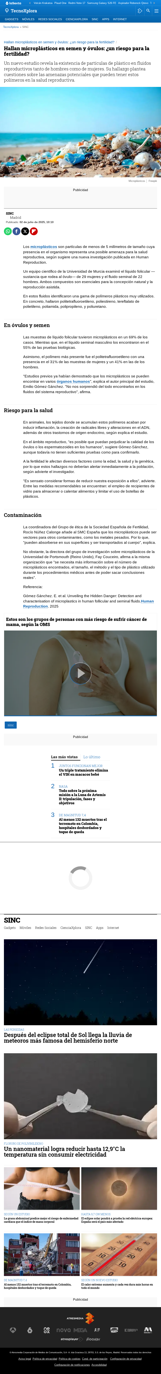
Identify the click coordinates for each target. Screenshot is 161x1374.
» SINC (24, 27)
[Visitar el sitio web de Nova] (63, 1330)
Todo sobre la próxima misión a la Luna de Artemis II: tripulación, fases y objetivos (82, 797)
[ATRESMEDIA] (80, 1318)
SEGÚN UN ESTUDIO (17, 1214)
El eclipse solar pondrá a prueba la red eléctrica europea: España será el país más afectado (117, 1220)
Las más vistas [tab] (64, 756)
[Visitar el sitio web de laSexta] (30, 1330)
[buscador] (148, 11)
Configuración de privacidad (126, 1358)
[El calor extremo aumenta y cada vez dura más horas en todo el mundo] (119, 1255)
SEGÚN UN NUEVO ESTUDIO (99, 1280)
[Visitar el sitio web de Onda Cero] (114, 1330)
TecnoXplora (11, 27)
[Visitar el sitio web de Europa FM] (131, 1330)
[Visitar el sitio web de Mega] (80, 1330)
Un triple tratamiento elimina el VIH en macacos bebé (83, 772)
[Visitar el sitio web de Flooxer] (93, 1339)
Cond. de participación (94, 1358)
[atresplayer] (139, 11)
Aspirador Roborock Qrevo (133, 3)
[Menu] (156, 11)
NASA (63, 786)
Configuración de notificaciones (72, 1364)
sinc (11, 725)
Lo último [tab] (91, 756)
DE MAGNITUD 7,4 (72, 815)
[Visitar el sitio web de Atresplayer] (72, 1339)
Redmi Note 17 (76, 3)
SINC (95, 19)
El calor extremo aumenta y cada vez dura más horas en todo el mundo (117, 1286)
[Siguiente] (154, 3)
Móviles (28, 19)
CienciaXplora (77, 19)
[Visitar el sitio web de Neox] (47, 1330)
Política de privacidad (45, 1358)
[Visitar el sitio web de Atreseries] (97, 1330)
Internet (120, 19)
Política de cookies (69, 1358)
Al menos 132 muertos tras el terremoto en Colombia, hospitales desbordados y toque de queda (83, 825)
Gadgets (11, 19)
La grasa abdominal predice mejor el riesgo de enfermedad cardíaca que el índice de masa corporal (41, 1220)
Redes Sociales (50, 19)
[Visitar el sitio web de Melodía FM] (148, 1330)
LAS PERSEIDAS (14, 1029)
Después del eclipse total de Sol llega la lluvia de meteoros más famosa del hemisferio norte (68, 1037)
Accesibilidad (99, 1364)
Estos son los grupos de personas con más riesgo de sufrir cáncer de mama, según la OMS (76, 621)
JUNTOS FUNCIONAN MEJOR (81, 766)
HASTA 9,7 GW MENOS (96, 1214)
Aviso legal (24, 1358)
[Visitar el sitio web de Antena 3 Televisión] (13, 1330)
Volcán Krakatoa (43, 3)
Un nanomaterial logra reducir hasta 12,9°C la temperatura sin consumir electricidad (64, 1151)
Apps (105, 19)
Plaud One (60, 3)
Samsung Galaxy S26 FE (101, 3)
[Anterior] (30, 3)
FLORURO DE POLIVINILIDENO (23, 1143)
